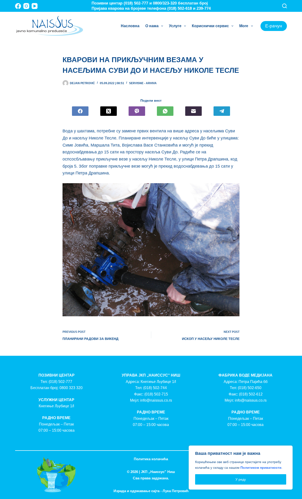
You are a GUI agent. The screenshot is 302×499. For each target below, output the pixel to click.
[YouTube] (35, 6)
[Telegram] (222, 111)
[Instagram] (26, 6)
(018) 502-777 (60, 382)
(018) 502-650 (249, 388)
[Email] (193, 111)
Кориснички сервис (210, 26)
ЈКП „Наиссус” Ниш (158, 472)
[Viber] (137, 111)
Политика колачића (151, 459)
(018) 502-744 (155, 388)
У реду (240, 479)
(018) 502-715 (156, 394)
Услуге (175, 26)
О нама (152, 26)
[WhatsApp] (165, 111)
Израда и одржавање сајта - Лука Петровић (151, 491)
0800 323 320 (71, 388)
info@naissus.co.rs (156, 400)
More (243, 26)
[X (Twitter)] (108, 111)
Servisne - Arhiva (143, 83)
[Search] (284, 6)
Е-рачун (273, 25)
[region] (241, 468)
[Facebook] (18, 6)
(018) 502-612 (251, 394)
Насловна (130, 26)
